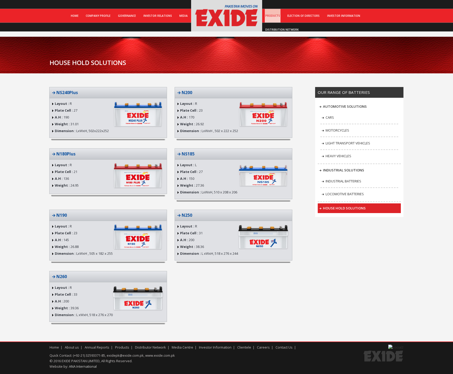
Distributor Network (150, 347)
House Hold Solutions (344, 208)
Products (272, 16)
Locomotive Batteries (345, 194)
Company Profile (98, 16)
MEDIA (183, 16)
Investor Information (343, 16)
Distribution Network (282, 29)
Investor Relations (157, 16)
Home (74, 16)
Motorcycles (337, 130)
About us (72, 347)
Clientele (244, 347)
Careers (263, 347)
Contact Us (284, 347)
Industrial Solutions (343, 170)
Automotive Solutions (345, 106)
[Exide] (226, 26)
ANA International (83, 366)
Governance (127, 16)
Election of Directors (303, 16)
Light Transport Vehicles (348, 143)
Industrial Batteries (343, 181)
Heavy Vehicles (338, 156)
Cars (330, 117)
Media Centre (182, 347)
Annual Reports (97, 347)
